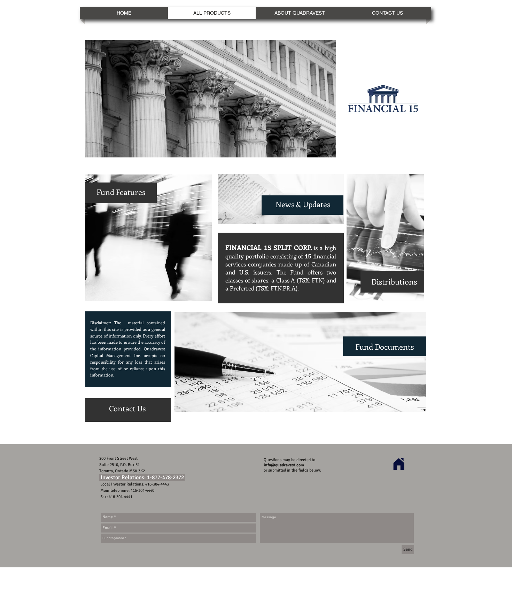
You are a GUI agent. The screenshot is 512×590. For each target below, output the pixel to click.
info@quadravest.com (284, 465)
